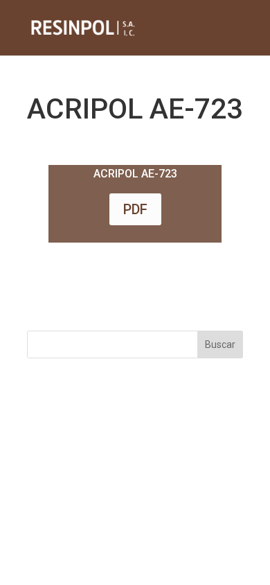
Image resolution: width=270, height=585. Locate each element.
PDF (135, 209)
